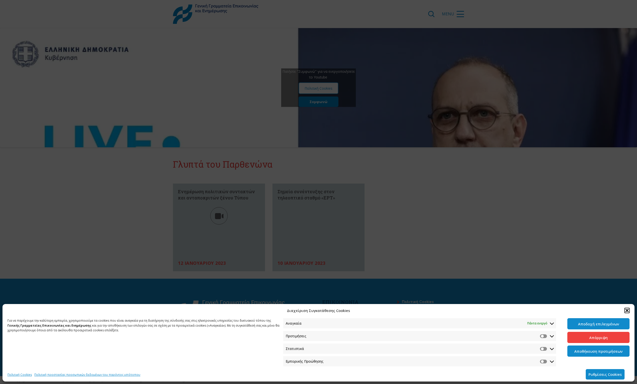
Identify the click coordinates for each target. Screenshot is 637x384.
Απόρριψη (598, 337)
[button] (627, 310)
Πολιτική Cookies (19, 375)
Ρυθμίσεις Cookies (605, 374)
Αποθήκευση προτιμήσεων (598, 351)
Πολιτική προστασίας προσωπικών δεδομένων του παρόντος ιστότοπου (87, 375)
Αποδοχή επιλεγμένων (598, 323)
